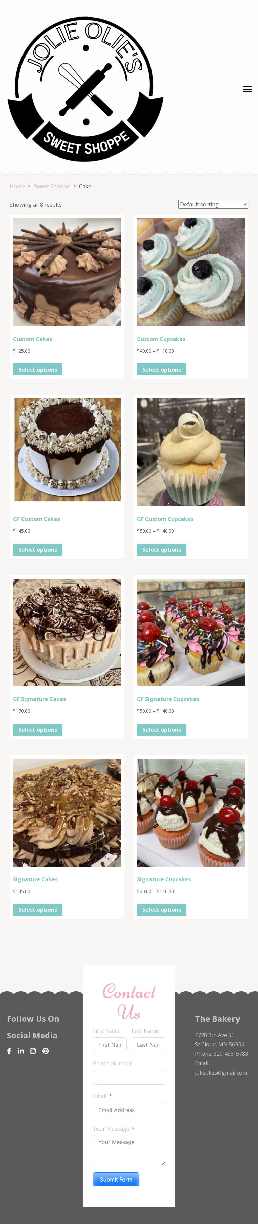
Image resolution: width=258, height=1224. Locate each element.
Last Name (145, 1031)
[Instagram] (33, 1051)
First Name (107, 1031)
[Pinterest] (45, 1051)
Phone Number (112, 1063)
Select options (37, 369)
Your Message (111, 1128)
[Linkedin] (21, 1051)
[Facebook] (9, 1051)
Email (99, 1096)
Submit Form (116, 1179)
